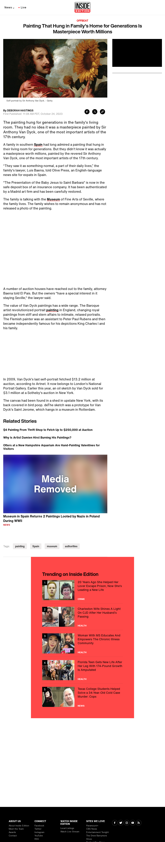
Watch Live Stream (69, 831)
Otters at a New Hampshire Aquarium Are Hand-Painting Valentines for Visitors (51, 446)
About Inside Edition (19, 825)
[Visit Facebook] (115, 823)
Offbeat (82, 21)
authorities (71, 546)
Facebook (39, 825)
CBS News (91, 828)
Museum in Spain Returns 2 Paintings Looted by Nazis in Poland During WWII (51, 518)
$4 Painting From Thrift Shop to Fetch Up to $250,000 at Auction (47, 429)
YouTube (38, 835)
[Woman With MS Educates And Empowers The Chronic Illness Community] (82, 643)
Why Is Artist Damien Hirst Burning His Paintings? (37, 437)
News (8, 7)
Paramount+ (92, 825)
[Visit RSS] (138, 823)
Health (82, 625)
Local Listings (67, 828)
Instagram (39, 832)
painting (52, 310)
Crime (81, 599)
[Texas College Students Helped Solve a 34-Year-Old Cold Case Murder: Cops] (82, 697)
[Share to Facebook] (87, 112)
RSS (36, 839)
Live (23, 7)
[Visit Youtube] (133, 823)
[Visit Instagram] (127, 823)
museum (52, 546)
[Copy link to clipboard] (102, 112)
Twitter (37, 828)
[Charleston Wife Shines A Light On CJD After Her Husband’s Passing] (82, 617)
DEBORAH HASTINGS (20, 110)
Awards (12, 832)
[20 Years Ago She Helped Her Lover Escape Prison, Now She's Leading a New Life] (82, 590)
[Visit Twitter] (121, 823)
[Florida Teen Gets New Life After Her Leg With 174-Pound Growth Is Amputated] (82, 670)
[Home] (82, 7)
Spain (38, 144)
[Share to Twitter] (95, 112)
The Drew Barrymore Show (96, 837)
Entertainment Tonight (97, 832)
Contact (13, 835)
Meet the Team (16, 828)
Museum (53, 199)
